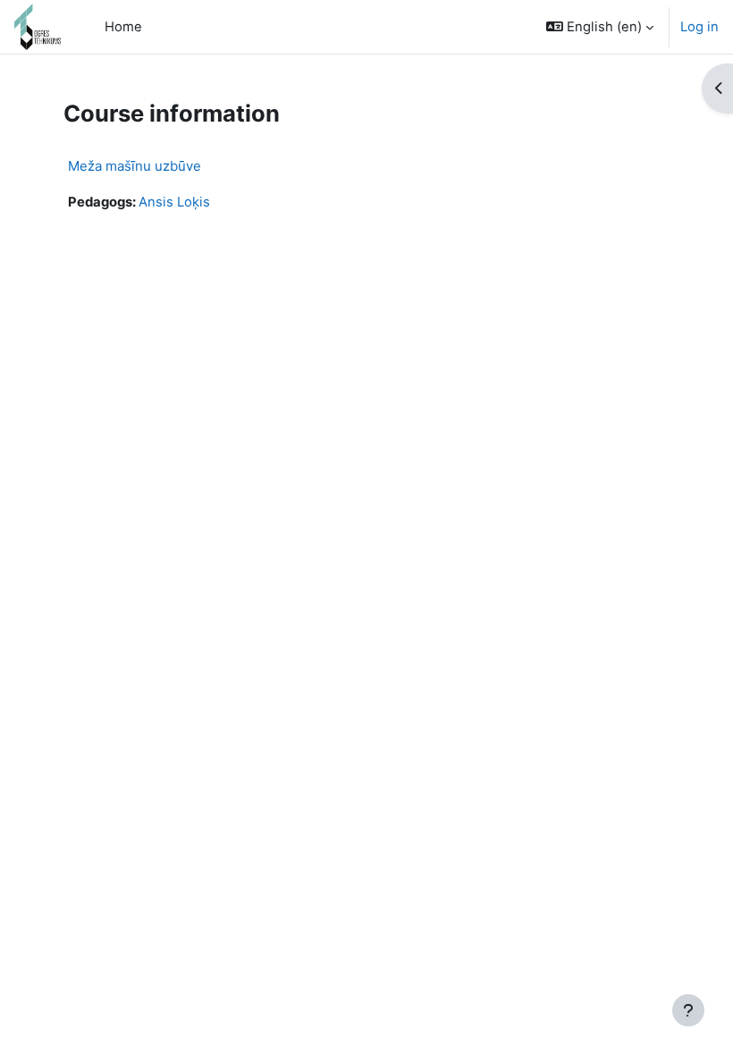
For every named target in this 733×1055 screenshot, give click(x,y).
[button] (600, 27)
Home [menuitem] (123, 27)
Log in (699, 27)
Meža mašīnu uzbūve (134, 165)
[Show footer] (688, 1010)
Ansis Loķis (174, 202)
